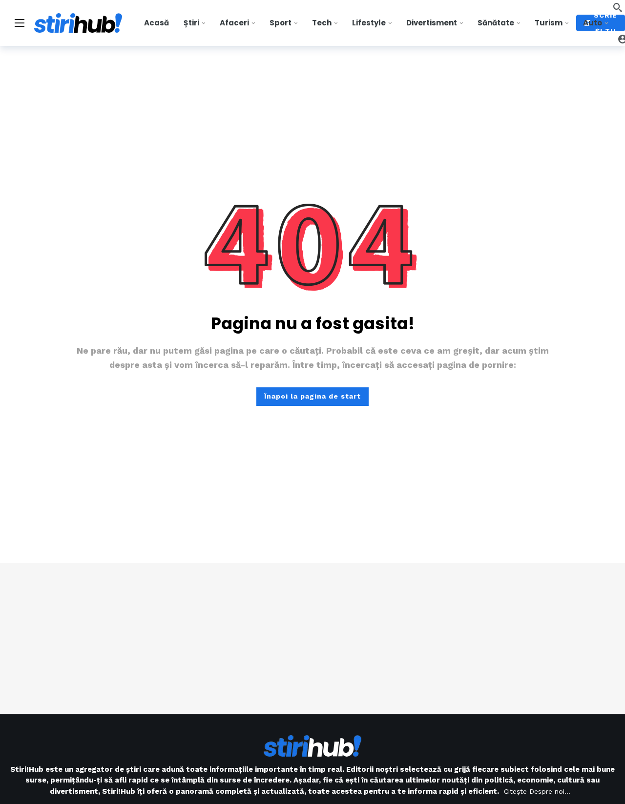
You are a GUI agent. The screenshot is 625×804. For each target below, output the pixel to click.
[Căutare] (617, 7)
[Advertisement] (312, 638)
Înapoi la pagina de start (312, 396)
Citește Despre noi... (537, 791)
